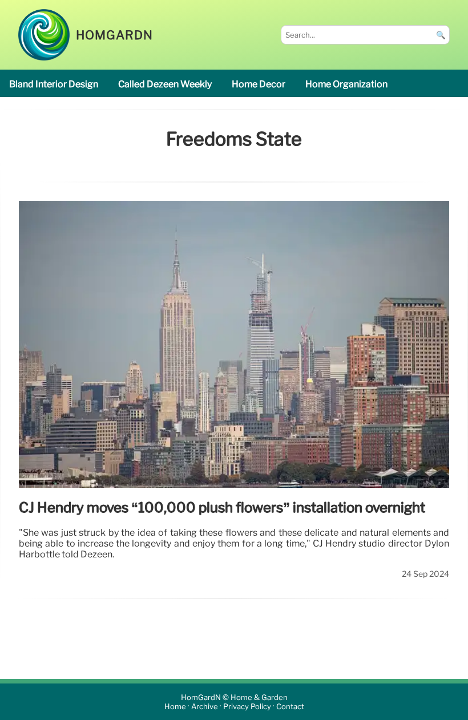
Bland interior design (53, 84)
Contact (290, 706)
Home (175, 706)
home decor (258, 84)
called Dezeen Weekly (165, 84)
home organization (346, 84)
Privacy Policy (247, 706)
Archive (204, 706)
